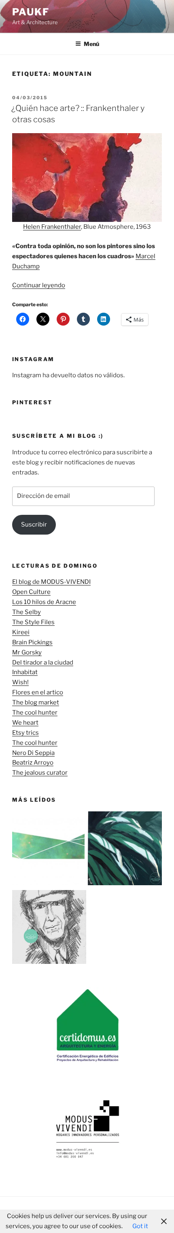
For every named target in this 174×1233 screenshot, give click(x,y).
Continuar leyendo (38, 285)
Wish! (20, 682)
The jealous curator (40, 772)
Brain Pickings (32, 642)
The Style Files (33, 622)
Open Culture (31, 592)
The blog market (35, 702)
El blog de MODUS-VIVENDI (51, 581)
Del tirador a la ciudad (42, 662)
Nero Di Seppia (33, 753)
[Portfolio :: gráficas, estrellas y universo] (49, 849)
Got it (140, 1226)
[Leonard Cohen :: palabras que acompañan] (49, 928)
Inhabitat (25, 672)
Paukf (30, 12)
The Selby (26, 612)
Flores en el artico (37, 692)
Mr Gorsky (27, 652)
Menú (91, 43)
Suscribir (34, 524)
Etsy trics (25, 732)
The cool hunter (34, 712)
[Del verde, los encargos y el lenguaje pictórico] (125, 849)
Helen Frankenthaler (52, 226)
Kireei (21, 632)
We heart (25, 722)
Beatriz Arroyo (32, 762)
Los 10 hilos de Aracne (44, 602)
